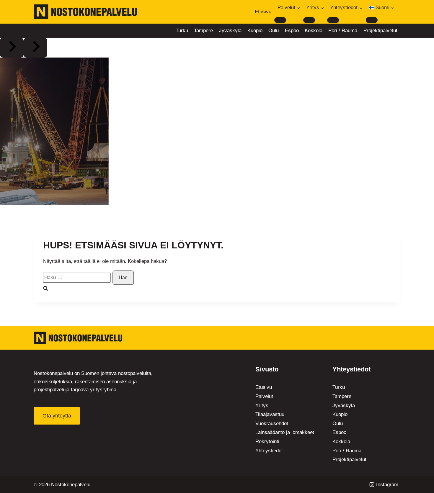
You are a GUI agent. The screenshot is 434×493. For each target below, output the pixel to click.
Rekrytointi (267, 441)
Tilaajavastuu (269, 414)
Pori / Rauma (342, 30)
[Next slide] (35, 48)
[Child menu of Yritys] (309, 20)
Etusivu (263, 11)
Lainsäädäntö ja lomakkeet (284, 432)
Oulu (273, 30)
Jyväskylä (230, 30)
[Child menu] (372, 20)
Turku (182, 30)
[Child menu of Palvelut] (280, 20)
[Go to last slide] (12, 48)
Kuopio (254, 30)
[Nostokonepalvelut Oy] (78, 338)
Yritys (261, 405)
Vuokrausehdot (271, 423)
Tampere (203, 30)
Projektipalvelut (380, 30)
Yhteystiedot (269, 450)
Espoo (292, 30)
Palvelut (264, 396)
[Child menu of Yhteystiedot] (333, 20)
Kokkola (313, 30)
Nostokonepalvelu (70, 484)
